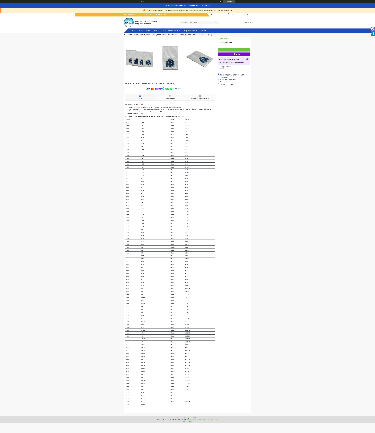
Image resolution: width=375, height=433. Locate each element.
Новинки (203, 30)
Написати (206, 5)
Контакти (156, 30)
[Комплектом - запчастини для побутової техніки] (129, 22)
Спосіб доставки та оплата (171, 30)
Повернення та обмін (190, 30)
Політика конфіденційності (210, 419)
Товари (140, 30)
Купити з (230, 54)
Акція (148, 30)
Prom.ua (197, 418)
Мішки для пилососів (159, 35)
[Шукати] (215, 22)
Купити (234, 50)
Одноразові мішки (173, 35)
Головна (133, 30)
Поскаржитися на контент (193, 419)
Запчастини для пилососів (141, 35)
